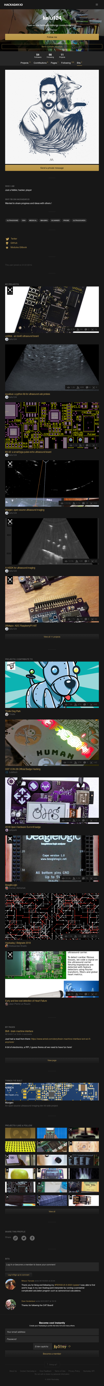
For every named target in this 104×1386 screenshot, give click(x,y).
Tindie (12, 714)
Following (67, 62)
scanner (55, 220)
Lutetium (13, 772)
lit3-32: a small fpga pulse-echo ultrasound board (28, 451)
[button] (96, 4)
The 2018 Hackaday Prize (10, 290)
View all (52, 1211)
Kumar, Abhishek (17, 887)
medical (33, 220)
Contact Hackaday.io (28, 1371)
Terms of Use (60, 1371)
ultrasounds (79, 220)
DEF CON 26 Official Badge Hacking (22, 769)
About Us (13, 1371)
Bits (79, 62)
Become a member (52, 1353)
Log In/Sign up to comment (18, 1274)
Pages (54, 62)
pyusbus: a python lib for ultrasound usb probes (27, 394)
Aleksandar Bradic (18, 945)
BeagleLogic (11, 884)
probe (66, 220)
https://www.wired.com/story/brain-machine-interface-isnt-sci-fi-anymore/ (48, 1040)
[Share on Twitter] (24, 1237)
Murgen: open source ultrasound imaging (24, 509)
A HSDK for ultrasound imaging (20, 567)
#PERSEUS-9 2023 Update (67, 1284)
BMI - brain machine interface (19, 1031)
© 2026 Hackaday (52, 1379)
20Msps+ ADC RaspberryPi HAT (21, 625)
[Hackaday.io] (14, 4)
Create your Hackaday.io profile (41, 1325)
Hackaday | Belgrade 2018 (18, 942)
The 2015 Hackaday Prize (10, 839)
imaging (44, 220)
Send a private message (52, 46)
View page (52, 1060)
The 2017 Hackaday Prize (10, 522)
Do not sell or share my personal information (52, 1374)
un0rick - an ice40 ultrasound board (22, 336)
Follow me (52, 37)
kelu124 (13, 339)
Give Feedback (45, 1371)
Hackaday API (89, 1371)
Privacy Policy (74, 1371)
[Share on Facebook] (32, 1237)
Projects (26, 62)
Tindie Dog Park (12, 711)
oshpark (13, 830)
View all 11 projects (52, 636)
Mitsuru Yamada (28, 1280)
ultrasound (12, 220)
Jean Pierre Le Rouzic (19, 1003)
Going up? (53, 1364)
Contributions (41, 62)
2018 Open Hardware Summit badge (23, 827)
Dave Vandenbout (28, 1301)
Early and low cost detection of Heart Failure (26, 1000)
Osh (23, 220)
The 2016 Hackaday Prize (10, 464)
